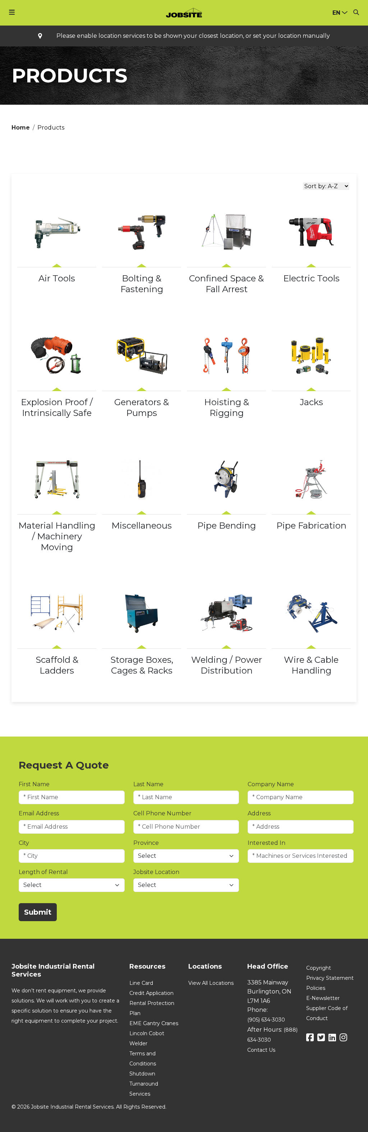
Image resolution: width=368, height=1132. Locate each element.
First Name (34, 784)
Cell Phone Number (162, 813)
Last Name (148, 784)
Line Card (141, 983)
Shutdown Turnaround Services (143, 1083)
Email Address (39, 813)
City (24, 842)
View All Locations (211, 983)
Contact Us (261, 1050)
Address (259, 813)
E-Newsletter (323, 998)
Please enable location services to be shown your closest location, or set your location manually (193, 36)
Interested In (266, 842)
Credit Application (151, 993)
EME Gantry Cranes (153, 1023)
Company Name (271, 784)
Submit (37, 912)
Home (21, 127)
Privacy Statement (330, 978)
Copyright (318, 968)
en (336, 12)
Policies (315, 988)
